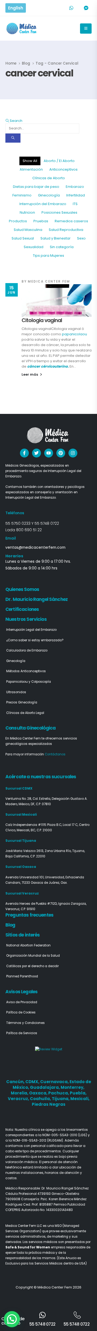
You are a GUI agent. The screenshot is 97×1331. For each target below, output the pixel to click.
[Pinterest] (60, 453)
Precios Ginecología (21, 702)
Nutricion (27, 212)
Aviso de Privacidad (21, 1002)
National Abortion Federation (28, 945)
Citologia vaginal (42, 320)
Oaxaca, (38, 1093)
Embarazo (75, 186)
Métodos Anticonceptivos (26, 671)
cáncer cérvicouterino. (48, 366)
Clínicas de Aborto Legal (25, 713)
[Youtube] (48, 453)
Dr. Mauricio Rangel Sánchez (36, 599)
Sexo (81, 238)
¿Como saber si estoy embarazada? (35, 640)
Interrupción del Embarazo (42, 203)
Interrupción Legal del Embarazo (31, 630)
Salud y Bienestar (55, 238)
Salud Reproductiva (66, 229)
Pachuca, (59, 1093)
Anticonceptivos (63, 169)
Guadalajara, (45, 1087)
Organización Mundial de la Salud (33, 955)
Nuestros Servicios (26, 619)
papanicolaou (74, 334)
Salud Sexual (23, 238)
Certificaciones (22, 609)
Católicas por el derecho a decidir (32, 966)
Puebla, (78, 1093)
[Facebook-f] (24, 453)
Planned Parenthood (22, 976)
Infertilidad (75, 195)
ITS (75, 203)
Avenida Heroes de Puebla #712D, (31, 904)
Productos (18, 221)
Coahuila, (41, 1098)
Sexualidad (33, 246)
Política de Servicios (21, 1033)
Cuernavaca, (55, 1081)
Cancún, (15, 1081)
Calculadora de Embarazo (26, 650)
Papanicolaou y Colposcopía (28, 681)
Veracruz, (19, 1098)
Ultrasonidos (16, 692)
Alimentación (31, 169)
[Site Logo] (22, 28)
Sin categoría (62, 246)
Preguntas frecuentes (29, 915)
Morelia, (20, 1093)
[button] (13, 120)
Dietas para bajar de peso (36, 186)
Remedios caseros (71, 221)
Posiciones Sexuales (59, 212)
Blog (10, 925)
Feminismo (22, 195)
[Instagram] (72, 453)
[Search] (12, 138)
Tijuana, (61, 1098)
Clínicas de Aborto (48, 178)
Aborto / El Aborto (59, 160)
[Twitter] (36, 453)
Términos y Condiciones (25, 1023)
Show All (30, 160)
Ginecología (49, 195)
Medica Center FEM (49, 281)
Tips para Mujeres (48, 255)
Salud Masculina (28, 229)
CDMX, (32, 1081)
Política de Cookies (21, 1012)
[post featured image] (57, 300)
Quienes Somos (22, 589)
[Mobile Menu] (86, 28)
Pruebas (40, 221)
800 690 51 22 (29, 530)
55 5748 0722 (46, 523)
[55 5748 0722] (42, 1315)
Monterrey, (72, 1087)
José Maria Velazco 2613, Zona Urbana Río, (38, 851)
